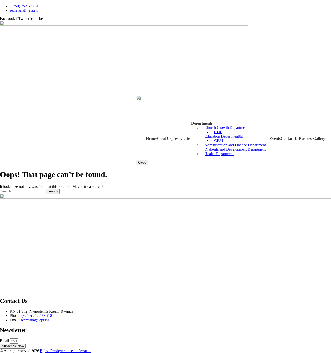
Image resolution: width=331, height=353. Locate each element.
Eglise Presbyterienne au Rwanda (65, 351)
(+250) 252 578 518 (36, 316)
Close (142, 162)
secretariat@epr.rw (35, 320)
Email (5, 341)
